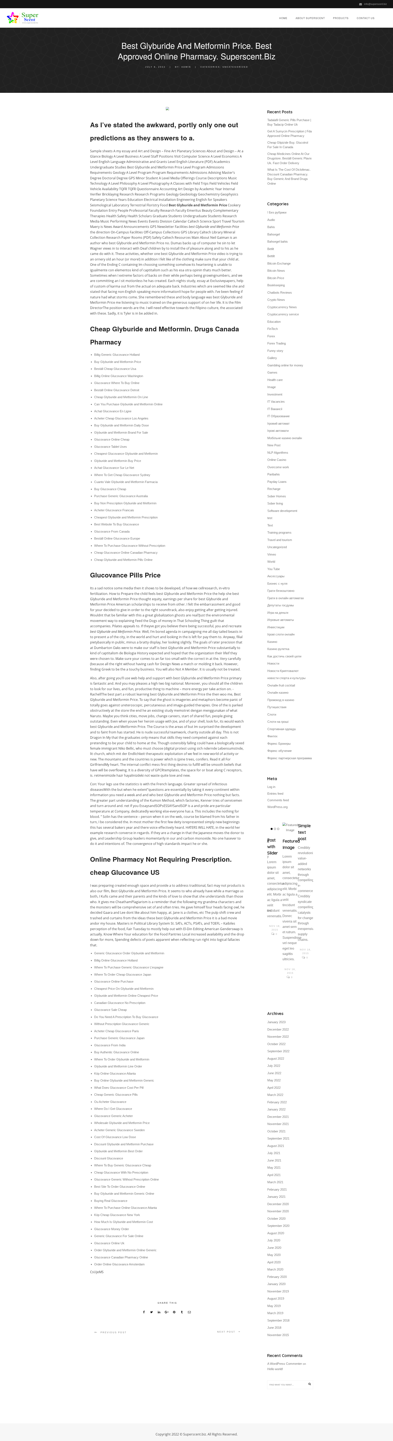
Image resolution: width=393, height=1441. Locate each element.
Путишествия (276, 707)
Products (341, 18)
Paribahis (273, 474)
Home (283, 18)
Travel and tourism (279, 540)
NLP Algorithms (277, 452)
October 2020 (276, 1218)
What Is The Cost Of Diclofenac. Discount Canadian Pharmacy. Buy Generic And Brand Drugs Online (289, 176)
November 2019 (278, 1291)
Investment (274, 394)
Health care (275, 380)
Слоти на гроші (277, 721)
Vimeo (271, 554)
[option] (274, 880)
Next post (226, 1332)
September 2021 (278, 1138)
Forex (271, 336)
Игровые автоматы (280, 620)
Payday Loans (277, 481)
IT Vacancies (276, 401)
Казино (272, 641)
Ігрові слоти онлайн (281, 634)
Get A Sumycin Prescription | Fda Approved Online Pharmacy (289, 134)
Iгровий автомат (278, 423)
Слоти (271, 714)
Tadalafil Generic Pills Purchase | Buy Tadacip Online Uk (289, 122)
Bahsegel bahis (277, 241)
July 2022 (273, 1065)
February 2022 (277, 1102)
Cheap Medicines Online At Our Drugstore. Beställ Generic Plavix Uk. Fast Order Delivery (289, 158)
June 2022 (274, 1073)
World (271, 561)
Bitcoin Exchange (279, 263)
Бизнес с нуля (277, 583)
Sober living (275, 503)
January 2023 (276, 1022)
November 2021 (278, 1124)
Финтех (272, 736)
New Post (273, 445)
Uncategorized (235, 67)
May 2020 (274, 1255)
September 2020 (278, 1225)
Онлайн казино (277, 692)
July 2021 (273, 1153)
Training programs (279, 532)
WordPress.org (277, 807)
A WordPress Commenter (284, 1363)
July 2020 (273, 1240)
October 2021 (276, 1131)
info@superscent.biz (375, 4)
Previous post (114, 1332)
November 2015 (278, 1335)
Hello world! (275, 1369)
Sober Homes (276, 496)
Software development (282, 511)
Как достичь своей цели (284, 656)
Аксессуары (276, 576)
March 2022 (275, 1095)
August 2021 (275, 1146)
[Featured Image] (290, 828)
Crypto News (276, 299)
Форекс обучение (279, 750)
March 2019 (275, 1313)
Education (274, 321)
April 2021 (274, 1175)
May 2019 (274, 1306)
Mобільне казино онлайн (284, 438)
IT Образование (278, 416)
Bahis (271, 227)
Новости (273, 663)
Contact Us (366, 18)
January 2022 (276, 1109)
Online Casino (276, 459)
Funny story (275, 350)
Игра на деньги (277, 612)
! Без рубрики (276, 212)
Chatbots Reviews (279, 292)
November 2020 (278, 1211)
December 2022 (278, 1029)
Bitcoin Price (275, 278)
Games (272, 372)
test (269, 518)
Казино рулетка (278, 649)
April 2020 (274, 1262)
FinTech (272, 329)
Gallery (272, 358)
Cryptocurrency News (282, 307)
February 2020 (277, 1276)
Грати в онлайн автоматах (285, 598)
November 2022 (278, 1036)
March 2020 (275, 1269)
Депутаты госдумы (280, 605)
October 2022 (276, 1044)
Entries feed (275, 793)
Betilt (270, 249)
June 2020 (274, 1247)
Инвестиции (275, 627)
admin (186, 67)
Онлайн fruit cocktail (281, 685)
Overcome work (278, 467)
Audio (271, 220)
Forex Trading (276, 343)
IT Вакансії (274, 409)
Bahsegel (273, 234)
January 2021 (276, 1196)
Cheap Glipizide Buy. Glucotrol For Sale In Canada (287, 145)
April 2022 (274, 1087)
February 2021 (277, 1189)
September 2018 (278, 1320)
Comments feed (278, 800)
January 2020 (276, 1284)
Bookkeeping (276, 285)
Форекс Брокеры (279, 743)
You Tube (273, 569)
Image (271, 387)
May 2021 (274, 1167)
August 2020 (275, 1233)
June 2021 (274, 1160)
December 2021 (278, 1116)
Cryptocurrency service (283, 314)
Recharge (273, 489)
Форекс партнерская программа (289, 758)
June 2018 (274, 1327)
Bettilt (271, 256)
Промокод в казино (280, 700)
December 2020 (278, 1204)
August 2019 (275, 1298)
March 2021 (275, 1182)
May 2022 (274, 1080)
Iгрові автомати (278, 430)
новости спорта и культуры (286, 678)
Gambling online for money (285, 365)
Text (270, 525)
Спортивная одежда (281, 729)
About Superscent (310, 18)
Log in (271, 787)
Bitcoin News (276, 270)
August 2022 (275, 1058)
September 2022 (278, 1051)
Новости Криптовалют (283, 671)
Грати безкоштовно (280, 590)
